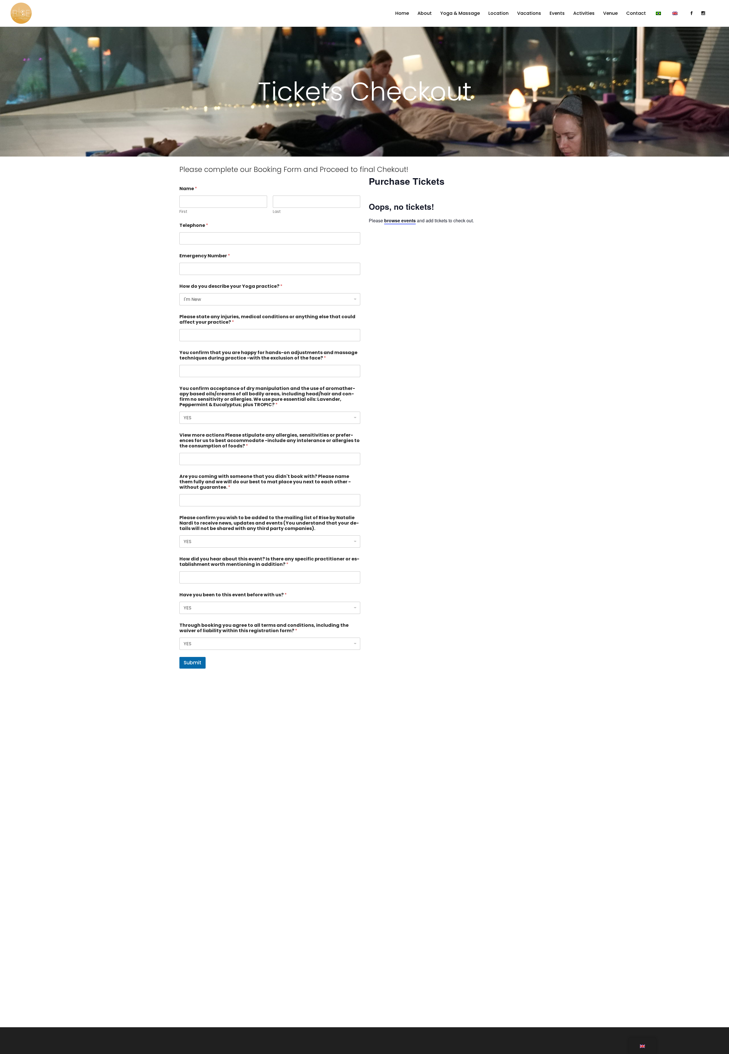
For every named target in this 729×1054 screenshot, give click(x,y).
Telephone (193, 225)
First (183, 211)
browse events (400, 220)
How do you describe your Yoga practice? (230, 286)
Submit (192, 662)
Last (277, 211)
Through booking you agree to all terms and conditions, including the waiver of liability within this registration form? (264, 627)
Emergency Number (204, 255)
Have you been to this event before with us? (233, 594)
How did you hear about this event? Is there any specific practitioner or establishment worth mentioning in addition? (269, 561)
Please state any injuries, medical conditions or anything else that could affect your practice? (267, 319)
